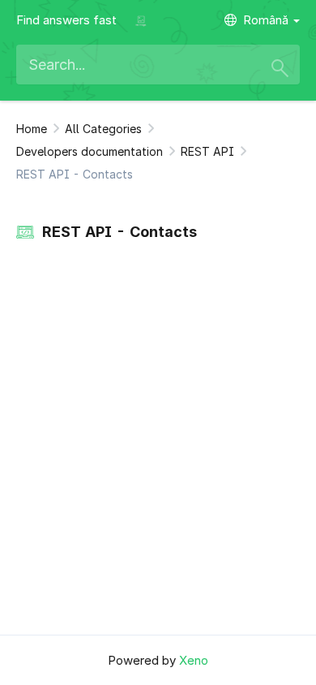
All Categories (103, 129)
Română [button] (267, 20)
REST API (207, 151)
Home (31, 129)
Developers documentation (89, 151)
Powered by (158, 660)
